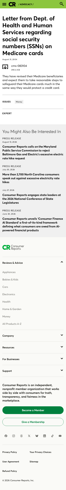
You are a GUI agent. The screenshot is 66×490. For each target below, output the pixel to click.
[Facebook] (5, 435)
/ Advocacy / (25, 4)
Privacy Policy (9, 452)
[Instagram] (13, 435)
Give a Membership (33, 422)
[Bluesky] (36, 435)
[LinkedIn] (44, 435)
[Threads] (21, 435)
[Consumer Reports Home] (14, 247)
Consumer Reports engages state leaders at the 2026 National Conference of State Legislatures (31, 198)
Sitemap (34, 461)
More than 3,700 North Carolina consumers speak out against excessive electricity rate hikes (31, 178)
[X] (29, 435)
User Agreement (10, 461)
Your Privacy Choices (40, 452)
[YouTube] (60, 435)
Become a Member (33, 410)
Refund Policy (9, 471)
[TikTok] (52, 435)
